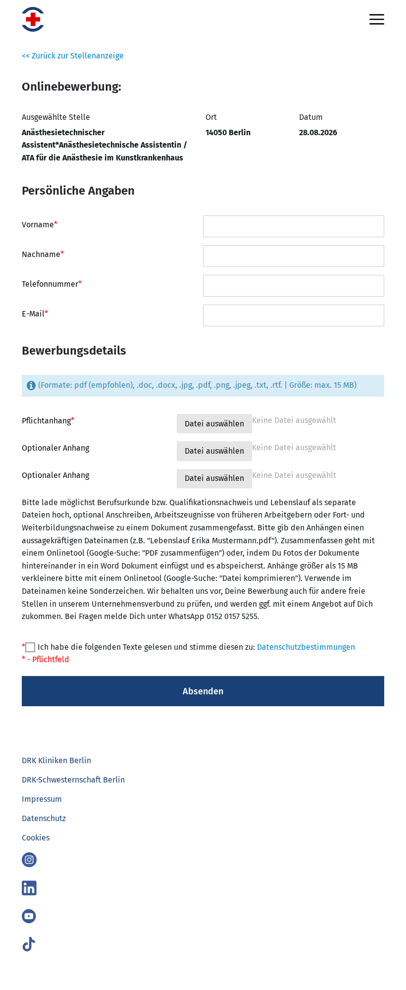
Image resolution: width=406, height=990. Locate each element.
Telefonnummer (52, 284)
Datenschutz (44, 818)
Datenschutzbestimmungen (306, 647)
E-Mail (35, 314)
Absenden (203, 691)
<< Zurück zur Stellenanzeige (73, 55)
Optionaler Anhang (55, 448)
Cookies (36, 837)
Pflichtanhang (48, 421)
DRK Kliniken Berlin (56, 760)
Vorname (39, 225)
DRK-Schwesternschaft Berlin (73, 779)
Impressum (42, 799)
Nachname (43, 255)
